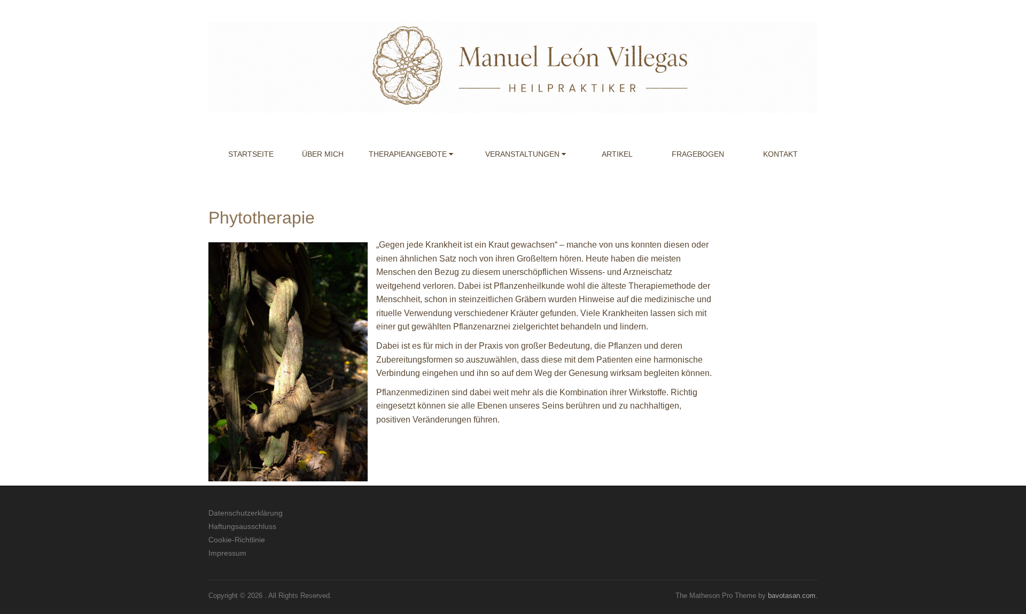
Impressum (227, 553)
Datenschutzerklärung (245, 513)
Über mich (323, 154)
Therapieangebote (409, 154)
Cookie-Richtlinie (236, 539)
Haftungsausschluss (242, 526)
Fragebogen (698, 154)
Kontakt (780, 154)
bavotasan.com (791, 596)
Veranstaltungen (523, 154)
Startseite (251, 154)
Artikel (617, 154)
